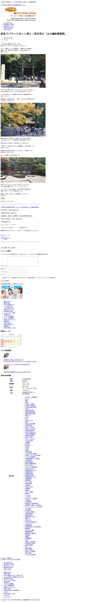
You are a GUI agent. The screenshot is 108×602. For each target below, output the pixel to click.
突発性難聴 (28, 452)
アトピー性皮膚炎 (30, 457)
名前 (3, 269)
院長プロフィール (9, 26)
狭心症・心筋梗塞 (30, 551)
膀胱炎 (27, 536)
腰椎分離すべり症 (30, 516)
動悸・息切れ (29, 437)
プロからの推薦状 (9, 316)
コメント (4, 266)
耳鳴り (27, 450)
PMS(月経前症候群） (31, 407)
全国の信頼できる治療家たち (12, 590)
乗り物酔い (28, 510)
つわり (27, 417)
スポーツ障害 (29, 491)
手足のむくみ (29, 420)
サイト (2, 274)
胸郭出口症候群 (29, 475)
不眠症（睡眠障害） (31, 433)
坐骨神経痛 (28, 483)
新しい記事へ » (12, 247)
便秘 (26, 422)
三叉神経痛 (28, 460)
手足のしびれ (29, 486)
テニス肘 (27, 495)
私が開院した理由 (9, 24)
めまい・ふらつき (30, 438)
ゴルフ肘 (27, 496)
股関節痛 (27, 480)
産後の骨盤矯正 (29, 410)
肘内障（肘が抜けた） (31, 521)
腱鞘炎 (27, 490)
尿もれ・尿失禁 (29, 427)
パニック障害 (29, 440)
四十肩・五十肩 (29, 468)
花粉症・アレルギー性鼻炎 (32, 455)
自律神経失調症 (29, 430)
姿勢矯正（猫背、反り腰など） (34, 505)
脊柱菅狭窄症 (29, 515)
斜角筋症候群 (29, 472)
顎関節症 (27, 488)
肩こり (27, 398)
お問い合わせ (7, 29)
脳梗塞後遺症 (29, 531)
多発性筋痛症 (29, 545)
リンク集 (6, 595)
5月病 (26, 448)
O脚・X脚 (28, 520)
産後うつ (27, 415)
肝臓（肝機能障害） (31, 463)
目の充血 (27, 445)
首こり (27, 540)
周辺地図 (6, 321)
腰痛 (26, 400)
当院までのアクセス (9, 319)
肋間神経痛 (28, 525)
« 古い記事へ (4, 247)
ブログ (6, 39)
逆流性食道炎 (29, 462)
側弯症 (27, 518)
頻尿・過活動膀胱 (30, 423)
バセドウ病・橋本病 (31, 453)
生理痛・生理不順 (30, 405)
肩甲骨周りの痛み (30, 543)
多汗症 (27, 447)
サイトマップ (7, 597)
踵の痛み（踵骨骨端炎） (32, 503)
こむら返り (28, 508)
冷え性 (27, 408)
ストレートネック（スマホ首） (34, 506)
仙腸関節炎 (28, 478)
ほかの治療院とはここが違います (13, 575)
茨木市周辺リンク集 (9, 327)
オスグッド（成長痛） (31, 498)
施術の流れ (7, 303)
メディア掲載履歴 (9, 317)
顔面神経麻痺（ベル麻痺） (32, 458)
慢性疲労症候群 (29, 435)
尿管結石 (27, 535)
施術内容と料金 (8, 27)
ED (26, 546)
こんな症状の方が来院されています (14, 577)
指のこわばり (29, 465)
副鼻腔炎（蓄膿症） (31, 533)
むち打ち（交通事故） (31, 397)
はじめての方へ (8, 22)
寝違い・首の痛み (30, 541)
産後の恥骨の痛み (30, 412)
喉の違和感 (28, 548)
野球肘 (27, 493)
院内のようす (7, 301)
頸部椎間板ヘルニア (31, 470)
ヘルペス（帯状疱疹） (31, 467)
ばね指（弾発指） (30, 511)
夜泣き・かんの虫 (30, 428)
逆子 (26, 418)
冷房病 (27, 443)
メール (3, 271)
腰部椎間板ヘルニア (31, 477)
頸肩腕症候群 (29, 473)
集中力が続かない (30, 432)
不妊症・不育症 (29, 403)
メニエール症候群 (30, 554)
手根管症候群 (29, 513)
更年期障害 (28, 425)
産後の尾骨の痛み (30, 413)
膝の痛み (27, 485)
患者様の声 (7, 314)
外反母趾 (27, 500)
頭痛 (26, 402)
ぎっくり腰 (28, 482)
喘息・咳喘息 (29, 549)
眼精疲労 (27, 528)
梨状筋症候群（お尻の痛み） (33, 526)
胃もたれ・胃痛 (29, 530)
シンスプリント (29, 523)
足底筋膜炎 (28, 501)
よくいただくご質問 (9, 312)
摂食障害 (27, 442)
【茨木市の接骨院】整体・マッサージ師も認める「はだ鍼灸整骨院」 (20, 207)
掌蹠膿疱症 (28, 538)
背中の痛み (28, 553)
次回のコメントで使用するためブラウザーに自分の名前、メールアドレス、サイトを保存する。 (30, 277)
